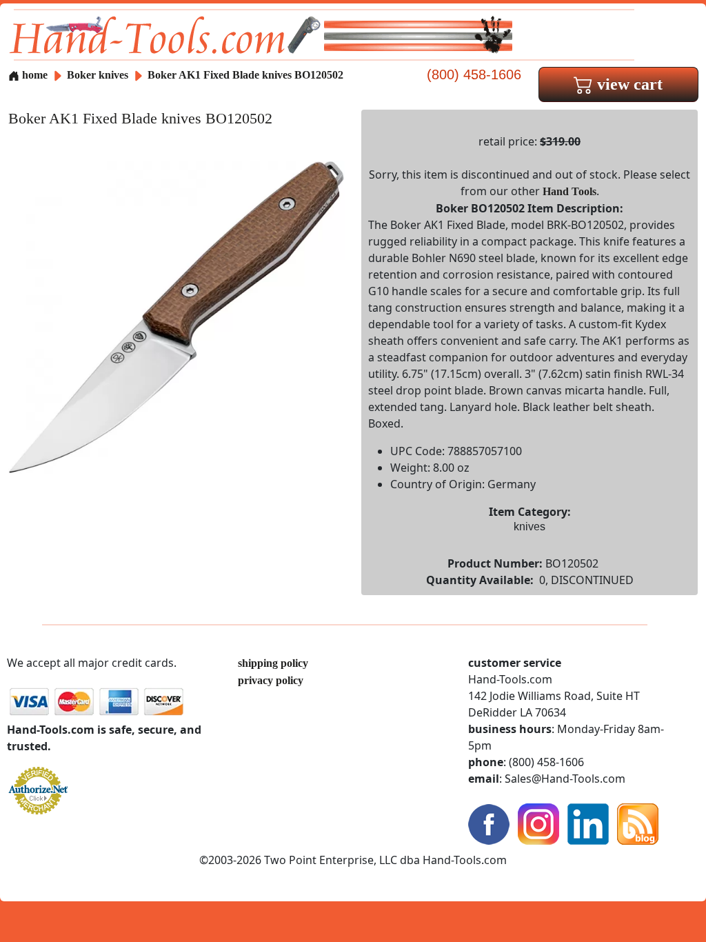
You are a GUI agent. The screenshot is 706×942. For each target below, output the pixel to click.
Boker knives (97, 75)
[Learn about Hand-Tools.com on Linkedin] (588, 823)
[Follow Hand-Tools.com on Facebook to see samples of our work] (489, 823)
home (33, 75)
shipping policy (273, 663)
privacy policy (270, 680)
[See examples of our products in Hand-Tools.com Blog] (637, 823)
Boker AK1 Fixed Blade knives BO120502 (245, 75)
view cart (628, 84)
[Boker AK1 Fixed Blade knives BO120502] (176, 316)
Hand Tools (569, 191)
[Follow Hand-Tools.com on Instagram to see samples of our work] (538, 823)
